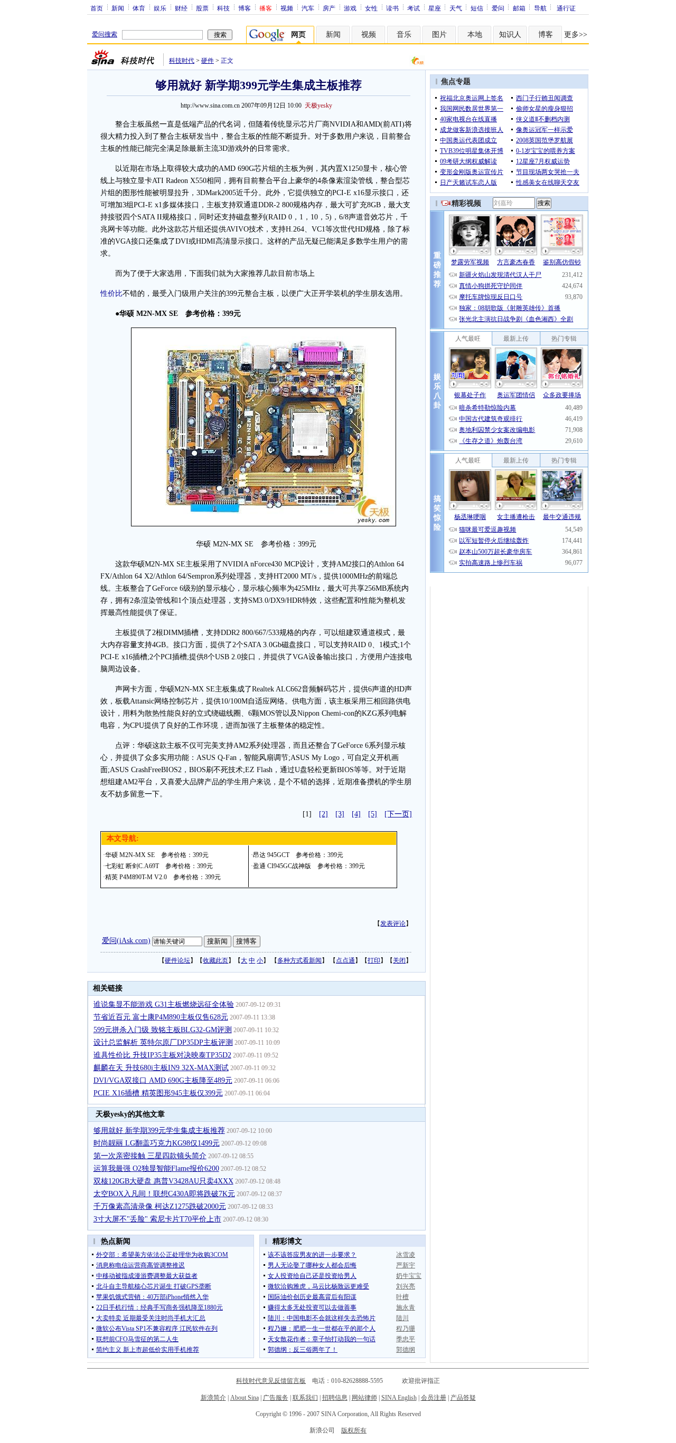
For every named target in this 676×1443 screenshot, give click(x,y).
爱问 (498, 8)
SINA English (399, 1397)
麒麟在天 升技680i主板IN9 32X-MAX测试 (161, 1068)
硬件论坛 (177, 960)
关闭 (399, 960)
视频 (286, 8)
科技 (223, 8)
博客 (244, 8)
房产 (329, 8)
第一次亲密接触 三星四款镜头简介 (149, 1156)
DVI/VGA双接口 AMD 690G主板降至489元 (162, 1080)
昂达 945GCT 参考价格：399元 (298, 855)
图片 (439, 35)
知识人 (510, 35)
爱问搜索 (104, 34)
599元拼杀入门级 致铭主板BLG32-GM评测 (162, 1030)
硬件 (207, 60)
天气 (455, 8)
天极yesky (318, 105)
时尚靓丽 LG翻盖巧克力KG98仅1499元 (156, 1143)
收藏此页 (215, 960)
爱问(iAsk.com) (126, 941)
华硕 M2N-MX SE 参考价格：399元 (157, 855)
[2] (323, 814)
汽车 (308, 8)
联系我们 (305, 1397)
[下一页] (398, 814)
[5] (372, 814)
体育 (139, 8)
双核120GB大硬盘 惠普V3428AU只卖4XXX (163, 1181)
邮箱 (519, 8)
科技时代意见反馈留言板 (271, 1380)
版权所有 (354, 1430)
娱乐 (160, 8)
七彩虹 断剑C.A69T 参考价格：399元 (159, 866)
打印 (374, 960)
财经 (181, 8)
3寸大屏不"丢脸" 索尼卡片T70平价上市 (157, 1219)
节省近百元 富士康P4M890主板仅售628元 (160, 1017)
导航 (540, 8)
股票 (202, 8)
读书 (392, 8)
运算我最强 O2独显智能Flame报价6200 (156, 1168)
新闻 (117, 8)
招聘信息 (335, 1397)
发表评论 (393, 923)
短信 (477, 8)
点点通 (345, 960)
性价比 (111, 293)
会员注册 (433, 1397)
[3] (339, 814)
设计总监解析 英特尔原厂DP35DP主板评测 (163, 1042)
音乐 (404, 35)
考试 (413, 8)
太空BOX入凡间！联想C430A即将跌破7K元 (164, 1194)
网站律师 (364, 1397)
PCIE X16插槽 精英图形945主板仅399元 (158, 1093)
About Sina (244, 1397)
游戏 (350, 8)
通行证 (566, 8)
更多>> (575, 35)
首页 (96, 8)
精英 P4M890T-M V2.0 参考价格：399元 (163, 877)
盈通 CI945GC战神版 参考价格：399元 (309, 866)
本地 (474, 35)
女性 (371, 8)
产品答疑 (463, 1397)
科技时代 (181, 60)
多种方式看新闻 (299, 960)
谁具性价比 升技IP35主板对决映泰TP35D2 (162, 1055)
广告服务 (275, 1397)
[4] (356, 814)
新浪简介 (213, 1397)
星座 (434, 8)
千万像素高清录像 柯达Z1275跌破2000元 (159, 1206)
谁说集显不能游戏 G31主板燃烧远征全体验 (163, 1004)
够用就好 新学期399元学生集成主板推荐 (159, 1130)
